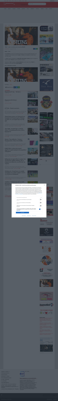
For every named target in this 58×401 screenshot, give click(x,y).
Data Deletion (24, 215)
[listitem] (29, 197)
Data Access (29, 215)
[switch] (40, 199)
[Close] (45, 185)
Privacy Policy (34, 215)
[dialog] (29, 200)
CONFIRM (22, 212)
